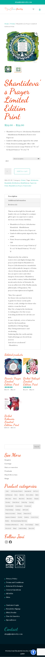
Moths (7, 521)
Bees (16, 495)
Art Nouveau (8, 495)
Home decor (27, 513)
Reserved (8, 528)
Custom (31, 502)
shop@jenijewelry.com (13, 634)
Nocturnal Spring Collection (19, 521)
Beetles (22, 495)
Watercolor (27, 186)
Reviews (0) (12, 205)
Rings (6, 479)
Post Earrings (29, 525)
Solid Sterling (22, 528)
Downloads (27, 506)
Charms (36, 499)
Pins (22, 525)
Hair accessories (11, 467)
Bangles (7, 460)
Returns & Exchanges (14, 586)
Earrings (7, 464)
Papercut (33, 183)
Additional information (17, 201)
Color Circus (15, 502)
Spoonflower (11, 620)
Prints (12, 24)
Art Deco (35, 491)
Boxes (15, 499)
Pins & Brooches (10, 475)
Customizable (9, 506)
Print (6, 186)
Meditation (16, 183)
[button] (36, 34)
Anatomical (28, 491)
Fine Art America (13, 616)
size (7, 161)
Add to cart (22, 171)
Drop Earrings (9, 510)
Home (6, 24)
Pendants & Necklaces (11, 525)
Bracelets (21, 499)
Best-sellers (29, 495)
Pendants (8, 471)
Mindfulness (25, 183)
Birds (37, 495)
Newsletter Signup (13, 609)
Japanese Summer (10, 517)
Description (12, 196)
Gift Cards (25, 510)
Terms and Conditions (15, 582)
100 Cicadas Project (16, 491)
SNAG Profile (11, 613)
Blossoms (8, 499)
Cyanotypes (18, 506)
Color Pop (24, 502)
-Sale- (7, 491)
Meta (8, 597)
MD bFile (9, 594)
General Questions (13, 590)
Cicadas (7, 502)
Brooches (29, 499)
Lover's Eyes (34, 517)
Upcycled (31, 528)
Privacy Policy (11, 579)
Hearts (19, 513)
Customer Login (12, 605)
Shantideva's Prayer (16, 186)
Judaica (26, 517)
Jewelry (20, 517)
